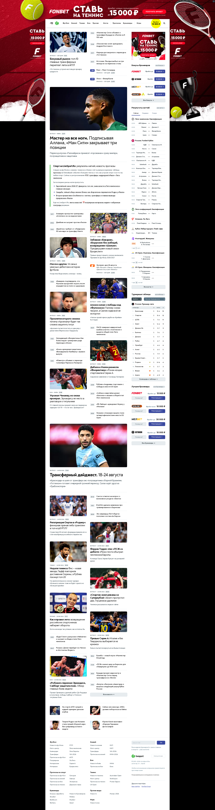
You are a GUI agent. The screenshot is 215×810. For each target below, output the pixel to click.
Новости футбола (56, 745)
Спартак (138, 315)
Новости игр (95, 803)
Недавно (145, 113)
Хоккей (74, 23)
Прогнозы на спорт (58, 772)
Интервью (54, 766)
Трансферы (54, 754)
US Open (93, 785)
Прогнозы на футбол (57, 757)
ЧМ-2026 (72, 754)
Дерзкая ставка (75, 785)
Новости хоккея (96, 745)
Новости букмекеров (77, 794)
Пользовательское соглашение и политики (145, 775)
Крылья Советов (141, 358)
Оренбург (138, 345)
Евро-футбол (136, 786)
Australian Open (115, 776)
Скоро (154, 113)
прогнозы (57, 173)
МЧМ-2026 (114, 754)
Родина (138, 362)
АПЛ (71, 757)
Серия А (72, 763)
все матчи (160, 108)
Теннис (82, 23)
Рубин (137, 341)
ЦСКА (137, 320)
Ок (161, 743)
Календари (54, 751)
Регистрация (157, 398)
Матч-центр (54, 748)
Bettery (53, 803)
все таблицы (159, 294)
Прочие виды (95, 790)
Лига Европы (74, 751)
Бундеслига (73, 766)
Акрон (137, 375)
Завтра (72, 779)
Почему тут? (139, 398)
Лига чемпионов (75, 748)
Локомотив (139, 367)
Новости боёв (95, 763)
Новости (93, 794)
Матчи (105, 23)
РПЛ (86, 175)
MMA (112, 763)
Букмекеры (127, 23)
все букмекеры (159, 387)
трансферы (93, 175)
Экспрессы (73, 782)
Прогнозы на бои (56, 782)
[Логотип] (57, 23)
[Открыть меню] (52, 23)
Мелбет (72, 800)
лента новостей (76, 202)
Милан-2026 (114, 794)
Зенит (137, 324)
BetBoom (53, 800)
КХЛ (111, 745)
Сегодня (72, 776)
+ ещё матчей (137, 262)
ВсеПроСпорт (146, 786)
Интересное (54, 763)
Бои (88, 23)
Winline (72, 797)
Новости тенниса (96, 776)
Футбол (66, 23)
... (160, 26)
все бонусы (160, 65)
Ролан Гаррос (115, 782)
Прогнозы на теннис (57, 785)
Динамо (138, 337)
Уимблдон (113, 779)
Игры (139, 23)
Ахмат (137, 349)
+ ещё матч (136, 248)
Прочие (96, 23)
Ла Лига (72, 760)
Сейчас (136, 113)
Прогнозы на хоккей (57, 779)
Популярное (54, 760)
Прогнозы (117, 23)
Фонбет (53, 797)
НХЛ (111, 748)
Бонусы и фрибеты (57, 794)
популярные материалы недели (97, 202)
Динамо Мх (139, 328)
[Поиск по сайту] (165, 23)
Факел (137, 371)
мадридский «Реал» (106, 175)
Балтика (138, 332)
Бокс (111, 766)
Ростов (137, 354)
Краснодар (139, 311)
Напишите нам (158, 756)
